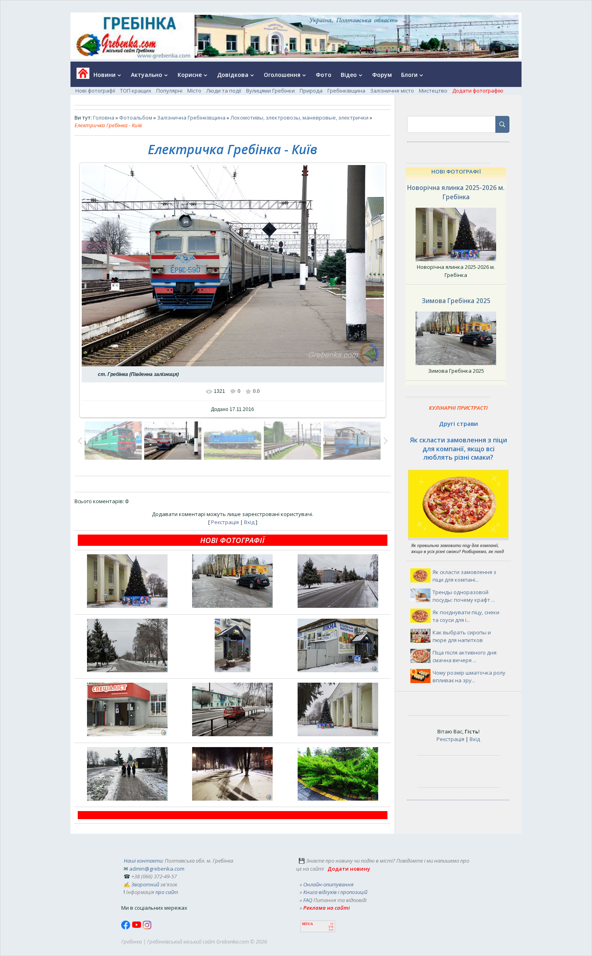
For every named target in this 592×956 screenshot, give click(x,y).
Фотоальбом (135, 117)
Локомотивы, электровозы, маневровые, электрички (299, 117)
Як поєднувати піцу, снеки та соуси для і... (466, 616)
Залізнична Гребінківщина (191, 117)
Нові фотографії (95, 90)
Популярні (169, 90)
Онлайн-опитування (328, 884)
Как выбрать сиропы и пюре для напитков (462, 636)
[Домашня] (79, 75)
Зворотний (145, 884)
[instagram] (147, 927)
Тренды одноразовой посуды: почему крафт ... (464, 596)
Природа (311, 90)
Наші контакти (143, 860)
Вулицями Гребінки (270, 90)
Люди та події (223, 90)
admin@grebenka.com (156, 868)
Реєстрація (225, 522)
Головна (103, 117)
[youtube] (137, 927)
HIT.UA (307, 924)
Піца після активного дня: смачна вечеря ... (465, 656)
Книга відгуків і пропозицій (335, 892)
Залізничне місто (392, 90)
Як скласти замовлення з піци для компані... (464, 576)
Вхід (249, 522)
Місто (194, 90)
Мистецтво (433, 90)
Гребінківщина (346, 90)
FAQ (307, 900)
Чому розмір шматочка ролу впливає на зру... (469, 676)
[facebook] (126, 927)
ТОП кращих (135, 90)
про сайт (166, 892)
